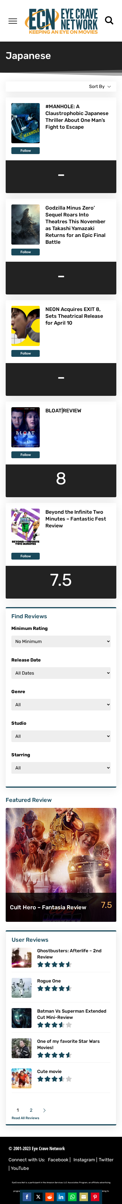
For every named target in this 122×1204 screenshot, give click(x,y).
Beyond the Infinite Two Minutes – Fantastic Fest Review (75, 519)
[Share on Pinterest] (95, 1197)
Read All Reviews (25, 1118)
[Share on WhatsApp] (72, 1197)
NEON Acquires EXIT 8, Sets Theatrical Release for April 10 (74, 316)
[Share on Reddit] (49, 1197)
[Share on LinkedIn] (61, 1197)
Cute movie (49, 1071)
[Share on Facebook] (27, 1197)
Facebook (58, 1159)
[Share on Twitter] (38, 1197)
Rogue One (49, 981)
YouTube (20, 1168)
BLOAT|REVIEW (63, 411)
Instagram (84, 1159)
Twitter (106, 1159)
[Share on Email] (83, 1197)
